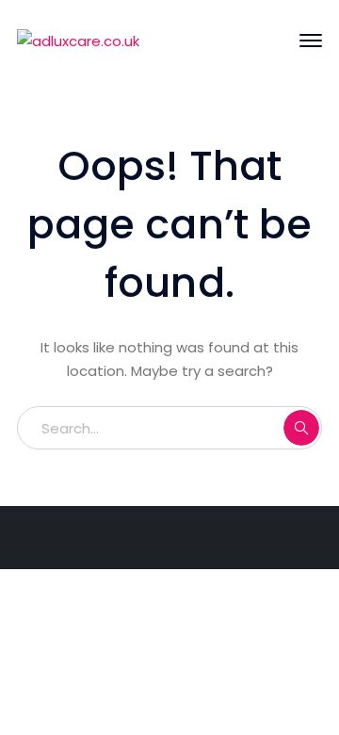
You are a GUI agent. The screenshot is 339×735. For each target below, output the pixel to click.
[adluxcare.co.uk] (78, 40)
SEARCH (301, 428)
